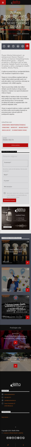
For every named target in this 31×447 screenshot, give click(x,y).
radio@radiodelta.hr (10, 400)
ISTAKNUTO (12, 10)
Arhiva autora (15, 145)
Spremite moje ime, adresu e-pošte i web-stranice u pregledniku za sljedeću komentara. (18, 193)
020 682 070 (7, 397)
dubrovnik (5, 127)
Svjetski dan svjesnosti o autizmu (16, 279)
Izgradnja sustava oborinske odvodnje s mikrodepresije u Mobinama (15, 359)
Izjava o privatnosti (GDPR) (13, 433)
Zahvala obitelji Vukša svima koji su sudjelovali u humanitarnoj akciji (15, 306)
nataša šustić (23, 127)
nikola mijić (6, 130)
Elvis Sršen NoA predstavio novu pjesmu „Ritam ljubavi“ (15, 337)
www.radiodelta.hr (9, 394)
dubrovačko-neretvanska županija (13, 124)
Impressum (5, 417)
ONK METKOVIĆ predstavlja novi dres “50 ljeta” (15, 251)
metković (14, 127)
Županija (19, 10)
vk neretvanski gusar (19, 130)
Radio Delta (11, 33)
